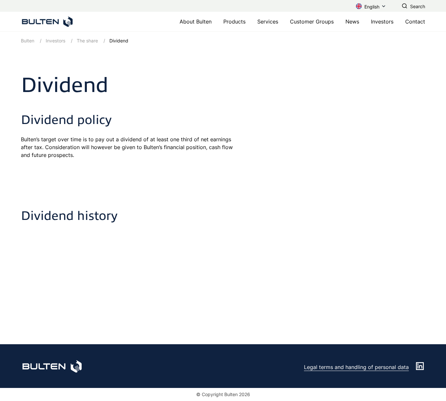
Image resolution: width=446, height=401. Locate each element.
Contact (415, 21)
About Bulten (196, 21)
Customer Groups (312, 21)
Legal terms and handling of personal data (356, 367)
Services (267, 21)
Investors (382, 21)
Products (234, 21)
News (352, 21)
